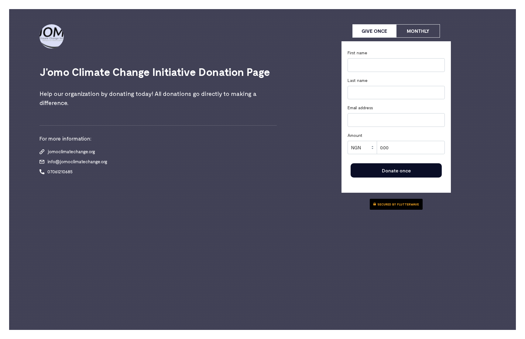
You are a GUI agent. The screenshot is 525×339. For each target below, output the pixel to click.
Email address (360, 107)
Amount (355, 135)
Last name (358, 80)
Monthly (418, 31)
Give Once (374, 31)
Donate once (396, 170)
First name (357, 52)
